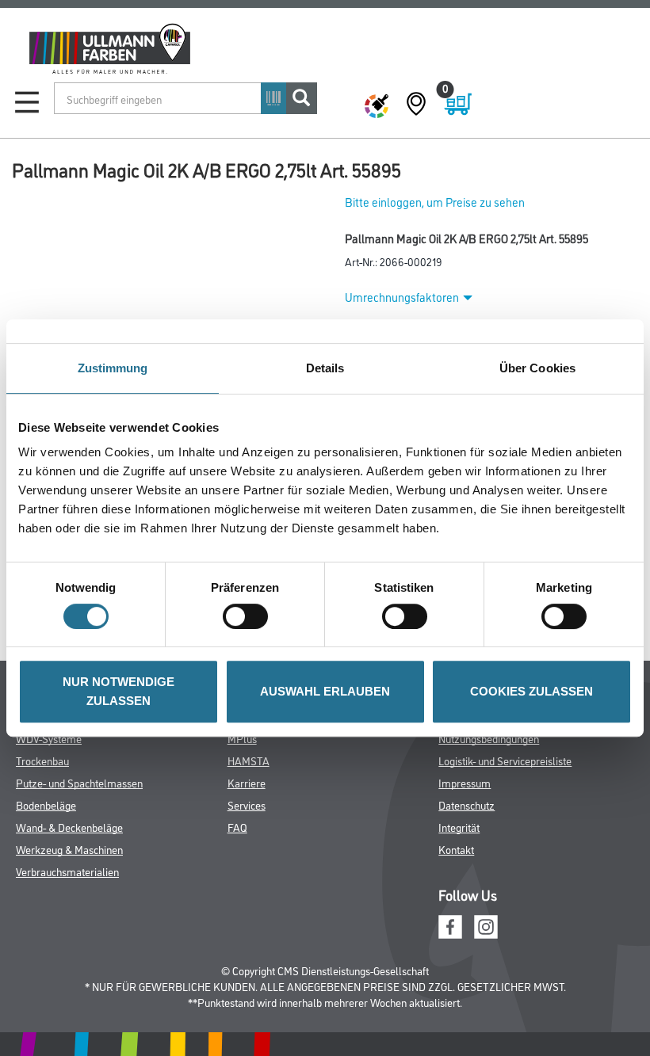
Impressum (464, 782)
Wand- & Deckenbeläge (69, 826)
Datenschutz (466, 804)
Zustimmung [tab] (113, 368)
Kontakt (456, 848)
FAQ (237, 826)
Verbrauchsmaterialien (67, 871)
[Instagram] (486, 925)
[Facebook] (450, 925)
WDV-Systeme (49, 737)
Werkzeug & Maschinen (69, 848)
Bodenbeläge (46, 804)
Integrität (459, 826)
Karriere (247, 782)
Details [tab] (325, 368)
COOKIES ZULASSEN (531, 691)
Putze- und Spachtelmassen (79, 782)
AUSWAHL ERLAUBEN (325, 691)
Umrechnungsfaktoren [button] (402, 296)
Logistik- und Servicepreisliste (505, 760)
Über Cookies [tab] (537, 368)
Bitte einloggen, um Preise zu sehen (435, 201)
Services (247, 804)
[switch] (249, 616)
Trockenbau (42, 760)
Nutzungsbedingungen (488, 737)
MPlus (242, 737)
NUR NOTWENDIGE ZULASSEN (118, 691)
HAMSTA (249, 760)
